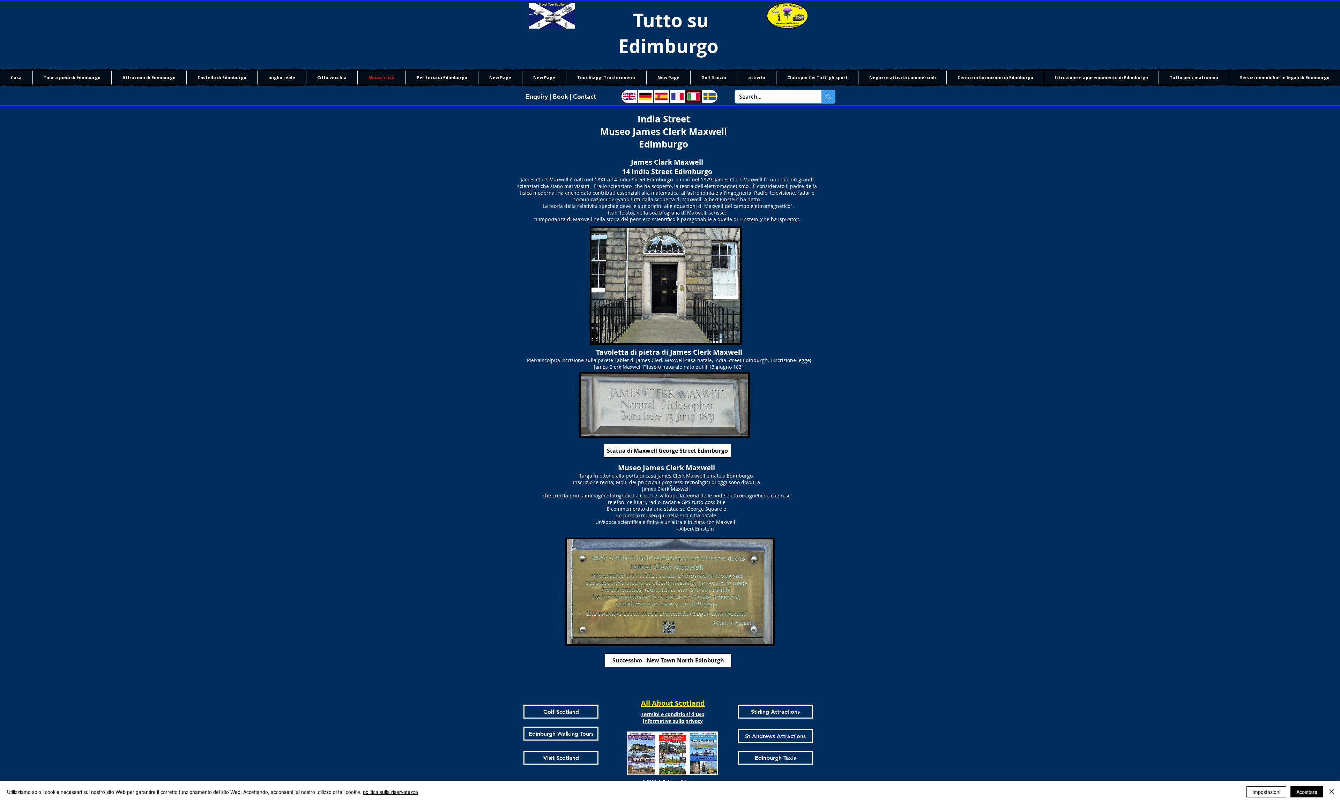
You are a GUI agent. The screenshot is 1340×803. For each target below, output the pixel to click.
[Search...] (828, 96)
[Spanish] (661, 96)
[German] (645, 96)
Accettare (1306, 791)
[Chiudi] (1331, 791)
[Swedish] (709, 96)
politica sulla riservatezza (390, 791)
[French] (677, 96)
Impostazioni (1266, 791)
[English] (629, 96)
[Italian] (693, 96)
